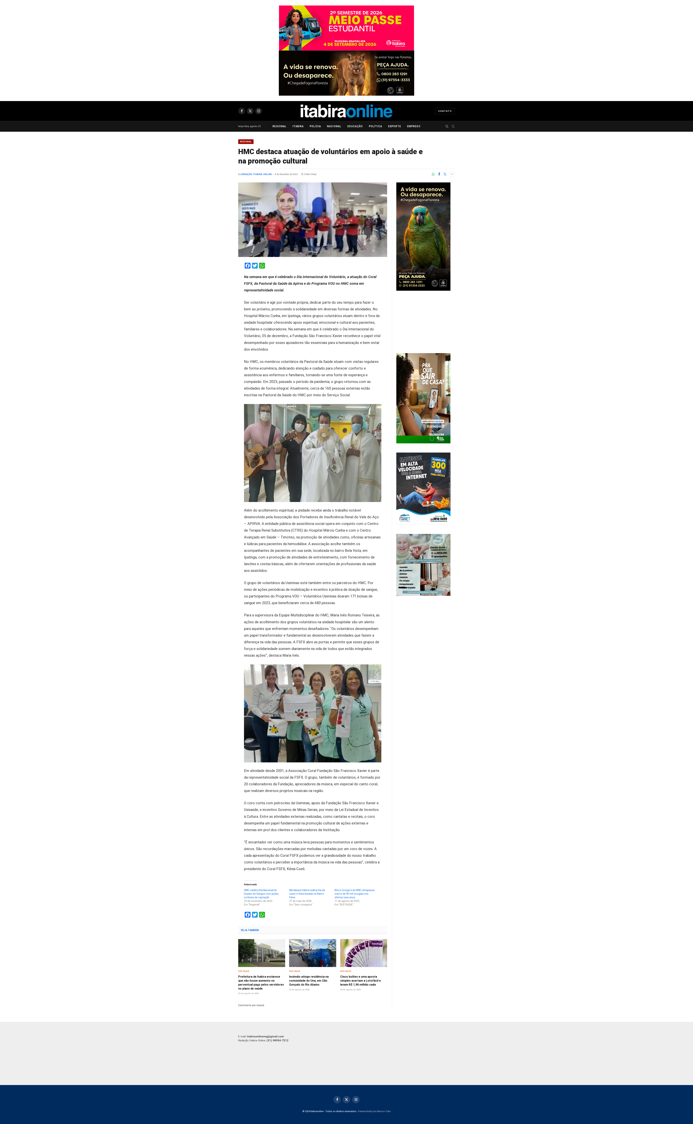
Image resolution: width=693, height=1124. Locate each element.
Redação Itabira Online (256, 174)
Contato (445, 111)
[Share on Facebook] (439, 174)
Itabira (298, 126)
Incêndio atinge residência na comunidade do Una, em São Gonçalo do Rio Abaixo (309, 980)
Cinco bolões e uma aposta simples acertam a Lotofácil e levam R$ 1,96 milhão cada (360, 980)
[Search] (447, 126)
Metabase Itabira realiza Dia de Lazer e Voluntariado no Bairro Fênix (307, 894)
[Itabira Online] (346, 111)
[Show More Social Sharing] (452, 174)
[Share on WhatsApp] (433, 174)
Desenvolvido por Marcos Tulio (374, 1111)
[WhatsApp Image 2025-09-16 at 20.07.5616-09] (423, 442)
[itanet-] (423, 523)
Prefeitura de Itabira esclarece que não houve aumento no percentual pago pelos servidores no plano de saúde (261, 982)
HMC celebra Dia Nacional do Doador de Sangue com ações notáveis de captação (261, 894)
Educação (355, 126)
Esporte (394, 126)
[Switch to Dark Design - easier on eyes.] (453, 126)
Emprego (413, 126)
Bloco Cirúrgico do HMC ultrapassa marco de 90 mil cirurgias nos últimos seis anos (354, 894)
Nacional (334, 126)
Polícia (315, 126)
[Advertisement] (425, 322)
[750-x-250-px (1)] (346, 28)
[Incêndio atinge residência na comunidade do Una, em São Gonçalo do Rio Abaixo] (312, 953)
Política (375, 126)
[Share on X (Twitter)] (445, 174)
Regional (279, 126)
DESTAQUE (243, 971)
